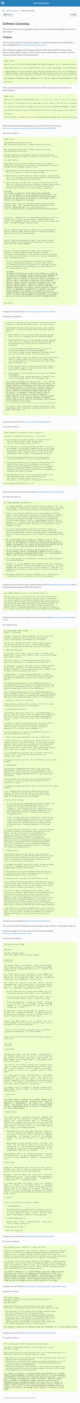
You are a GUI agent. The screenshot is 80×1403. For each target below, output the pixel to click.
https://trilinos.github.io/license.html (32, 45)
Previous (9, 14)
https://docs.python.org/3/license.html (49, 492)
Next (72, 14)
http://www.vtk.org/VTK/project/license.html (38, 1333)
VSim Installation (12, 11)
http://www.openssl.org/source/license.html (38, 312)
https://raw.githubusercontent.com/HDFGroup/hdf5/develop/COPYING (29, 128)
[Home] (3, 11)
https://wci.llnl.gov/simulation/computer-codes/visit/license (43, 1286)
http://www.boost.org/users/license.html (38, 1236)
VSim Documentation (41, 3)
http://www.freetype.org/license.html (17, 933)
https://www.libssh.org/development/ (36, 422)
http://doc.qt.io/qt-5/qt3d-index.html (36, 921)
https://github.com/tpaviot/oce (59, 585)
